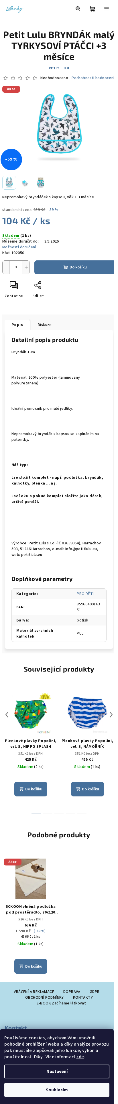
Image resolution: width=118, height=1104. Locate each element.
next (111, 714)
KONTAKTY (83, 997)
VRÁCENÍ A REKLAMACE (34, 992)
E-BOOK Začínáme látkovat (61, 1003)
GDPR (95, 992)
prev (6, 714)
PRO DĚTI (85, 594)
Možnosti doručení (19, 247)
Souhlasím (57, 1090)
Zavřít (50, 287)
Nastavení (57, 1071)
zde (80, 1057)
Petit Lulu (59, 68)
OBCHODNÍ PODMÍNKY (44, 997)
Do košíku (78, 267)
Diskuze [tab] (45, 325)
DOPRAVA (71, 992)
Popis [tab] (17, 325)
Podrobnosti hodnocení (93, 78)
